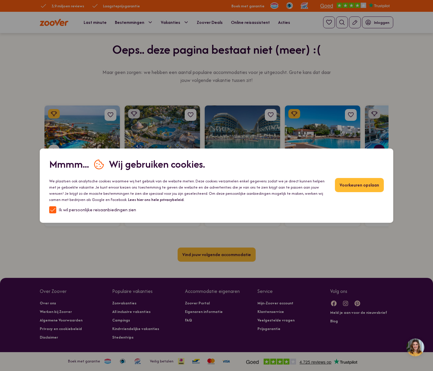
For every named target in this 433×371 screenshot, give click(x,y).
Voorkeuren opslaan (359, 185)
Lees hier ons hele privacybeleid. (156, 199)
